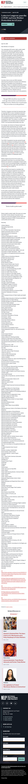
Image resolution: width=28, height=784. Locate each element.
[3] (12, 145)
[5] (7, 166)
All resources (13, 614)
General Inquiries (9, 717)
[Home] (1, 7)
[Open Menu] (25, 2)
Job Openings (8, 727)
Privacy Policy (4, 778)
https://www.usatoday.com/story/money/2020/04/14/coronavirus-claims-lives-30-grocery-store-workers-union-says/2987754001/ (13, 574)
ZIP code (5, 756)
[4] (13, 152)
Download (4, 24)
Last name (5, 743)
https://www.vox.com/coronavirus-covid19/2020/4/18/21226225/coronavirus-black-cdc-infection (13, 593)
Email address (6, 749)
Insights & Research (8, 6)
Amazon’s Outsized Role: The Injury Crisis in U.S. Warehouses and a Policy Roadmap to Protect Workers (14, 635)
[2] (8, 143)
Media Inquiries (8, 720)
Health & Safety (9, 606)
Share (4, 29)
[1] (25, 142)
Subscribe (21, 759)
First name (5, 736)
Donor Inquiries (8, 718)
